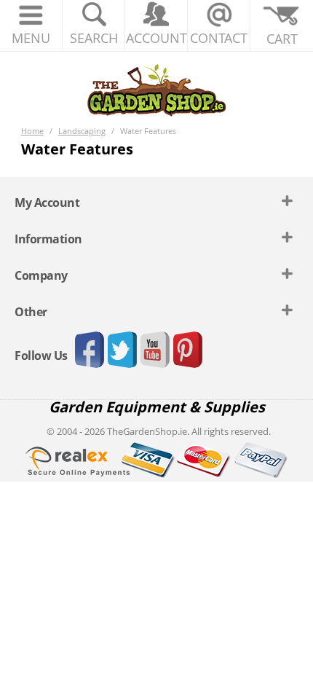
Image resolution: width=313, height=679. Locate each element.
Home (32, 130)
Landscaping (82, 130)
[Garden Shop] (156, 89)
